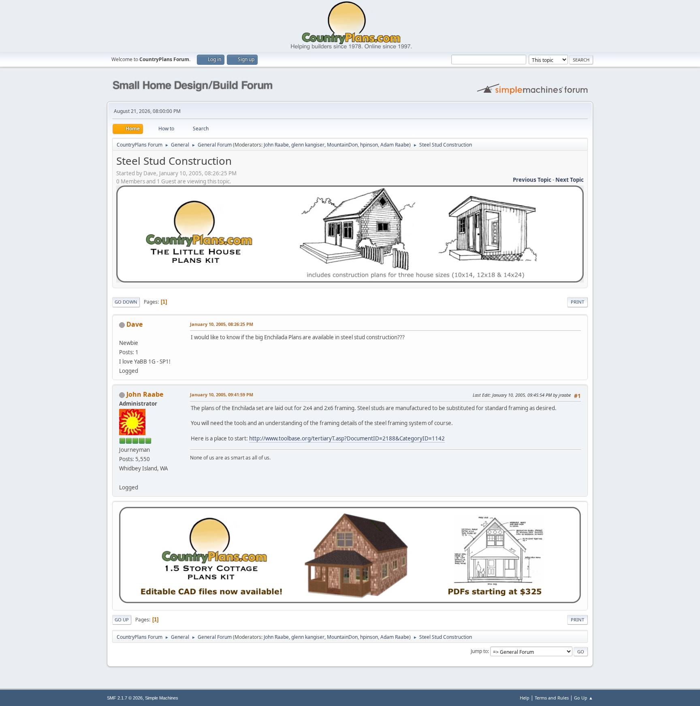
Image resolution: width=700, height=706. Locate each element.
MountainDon (342, 144)
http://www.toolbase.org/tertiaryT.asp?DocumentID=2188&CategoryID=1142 (347, 438)
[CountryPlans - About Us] (122, 477)
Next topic (569, 179)
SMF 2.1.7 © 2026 (125, 697)
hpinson (369, 144)
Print (577, 302)
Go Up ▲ (583, 698)
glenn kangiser (307, 144)
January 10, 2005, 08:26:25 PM (221, 324)
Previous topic (532, 179)
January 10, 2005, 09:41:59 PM (221, 394)
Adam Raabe (394, 144)
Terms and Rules (552, 698)
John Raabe (276, 144)
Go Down (126, 302)
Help (524, 698)
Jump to (479, 651)
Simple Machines (161, 697)
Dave (134, 324)
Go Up (122, 620)
